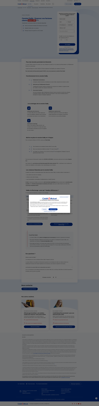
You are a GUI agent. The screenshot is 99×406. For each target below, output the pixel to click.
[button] (53, 209)
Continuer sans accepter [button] (64, 196)
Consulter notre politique (49, 211)
